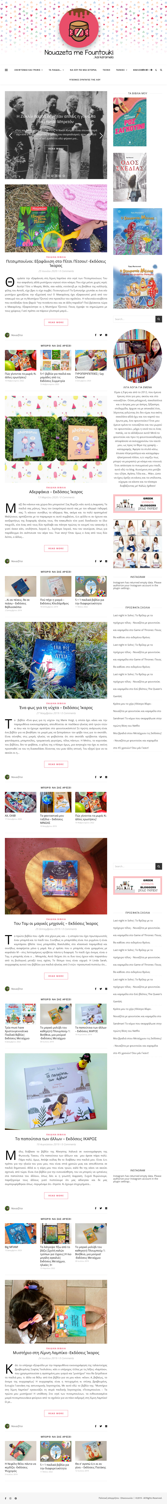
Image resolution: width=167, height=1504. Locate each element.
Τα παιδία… (55, 70)
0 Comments (66, 271)
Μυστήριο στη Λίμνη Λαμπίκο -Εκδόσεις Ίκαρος (56, 1352)
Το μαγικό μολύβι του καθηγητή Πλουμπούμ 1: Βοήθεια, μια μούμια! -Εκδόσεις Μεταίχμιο (55, 1033)
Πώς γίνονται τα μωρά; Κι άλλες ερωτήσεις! (20, 375)
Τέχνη (106, 70)
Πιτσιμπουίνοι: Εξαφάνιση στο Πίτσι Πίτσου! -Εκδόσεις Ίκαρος (56, 263)
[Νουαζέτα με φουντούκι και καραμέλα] (83, 32)
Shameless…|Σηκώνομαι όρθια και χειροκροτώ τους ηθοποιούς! (56, 116)
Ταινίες (120, 70)
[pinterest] (151, 70)
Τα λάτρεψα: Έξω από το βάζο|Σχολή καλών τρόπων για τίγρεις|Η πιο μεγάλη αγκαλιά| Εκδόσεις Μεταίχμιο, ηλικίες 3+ (55, 1256)
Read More (56, 322)
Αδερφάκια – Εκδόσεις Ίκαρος (56, 491)
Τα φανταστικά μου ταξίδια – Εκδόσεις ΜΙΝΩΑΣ (52, 819)
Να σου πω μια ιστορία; (83, 70)
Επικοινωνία (127, 1498)
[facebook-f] (143, 70)
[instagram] (147, 70)
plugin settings (121, 588)
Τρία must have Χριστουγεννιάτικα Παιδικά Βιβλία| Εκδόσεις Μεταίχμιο (17, 1033)
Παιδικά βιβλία (56, 257)
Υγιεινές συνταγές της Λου (84, 79)
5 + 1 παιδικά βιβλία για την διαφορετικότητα (89, 601)
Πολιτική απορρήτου (109, 1498)
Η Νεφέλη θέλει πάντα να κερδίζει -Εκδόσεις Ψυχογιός (20, 1467)
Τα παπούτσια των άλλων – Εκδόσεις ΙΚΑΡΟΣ (90, 1029)
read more (56, 150)
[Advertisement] (137, 807)
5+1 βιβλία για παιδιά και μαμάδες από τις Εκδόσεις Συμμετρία (55, 377)
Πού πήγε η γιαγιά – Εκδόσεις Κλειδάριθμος (54, 601)
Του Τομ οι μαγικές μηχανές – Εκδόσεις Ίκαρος (56, 923)
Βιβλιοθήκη (140, 70)
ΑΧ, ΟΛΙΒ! (10, 815)
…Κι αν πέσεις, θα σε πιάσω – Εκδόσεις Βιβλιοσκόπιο (17, 603)
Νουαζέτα (17, 335)
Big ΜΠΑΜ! (11, 1247)
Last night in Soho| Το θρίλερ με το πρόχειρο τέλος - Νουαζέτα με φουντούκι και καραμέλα (136, 623)
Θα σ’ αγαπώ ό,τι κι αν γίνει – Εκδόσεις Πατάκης (90, 1465)
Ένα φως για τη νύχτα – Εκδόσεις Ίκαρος (56, 707)
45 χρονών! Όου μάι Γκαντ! (133, 747)
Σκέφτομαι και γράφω (27, 70)
